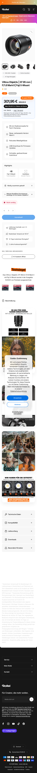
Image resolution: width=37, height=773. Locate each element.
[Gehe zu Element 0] (5, 67)
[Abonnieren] (31, 699)
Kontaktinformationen (19, 769)
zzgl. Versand (18, 110)
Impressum (10, 769)
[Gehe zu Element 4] (28, 67)
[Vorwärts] (34, 2)
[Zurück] (3, 2)
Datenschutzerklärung (18, 391)
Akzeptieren (18, 398)
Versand (30, 767)
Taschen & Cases (13, 16)
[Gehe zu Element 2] (13, 67)
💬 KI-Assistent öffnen (18, 256)
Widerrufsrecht (8, 767)
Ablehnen (17, 404)
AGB (26, 767)
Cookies (28, 769)
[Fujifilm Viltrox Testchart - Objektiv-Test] (18, 489)
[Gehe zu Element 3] (20, 67)
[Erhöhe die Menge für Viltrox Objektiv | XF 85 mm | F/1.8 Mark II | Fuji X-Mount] (13, 210)
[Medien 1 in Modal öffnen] (31, 32)
